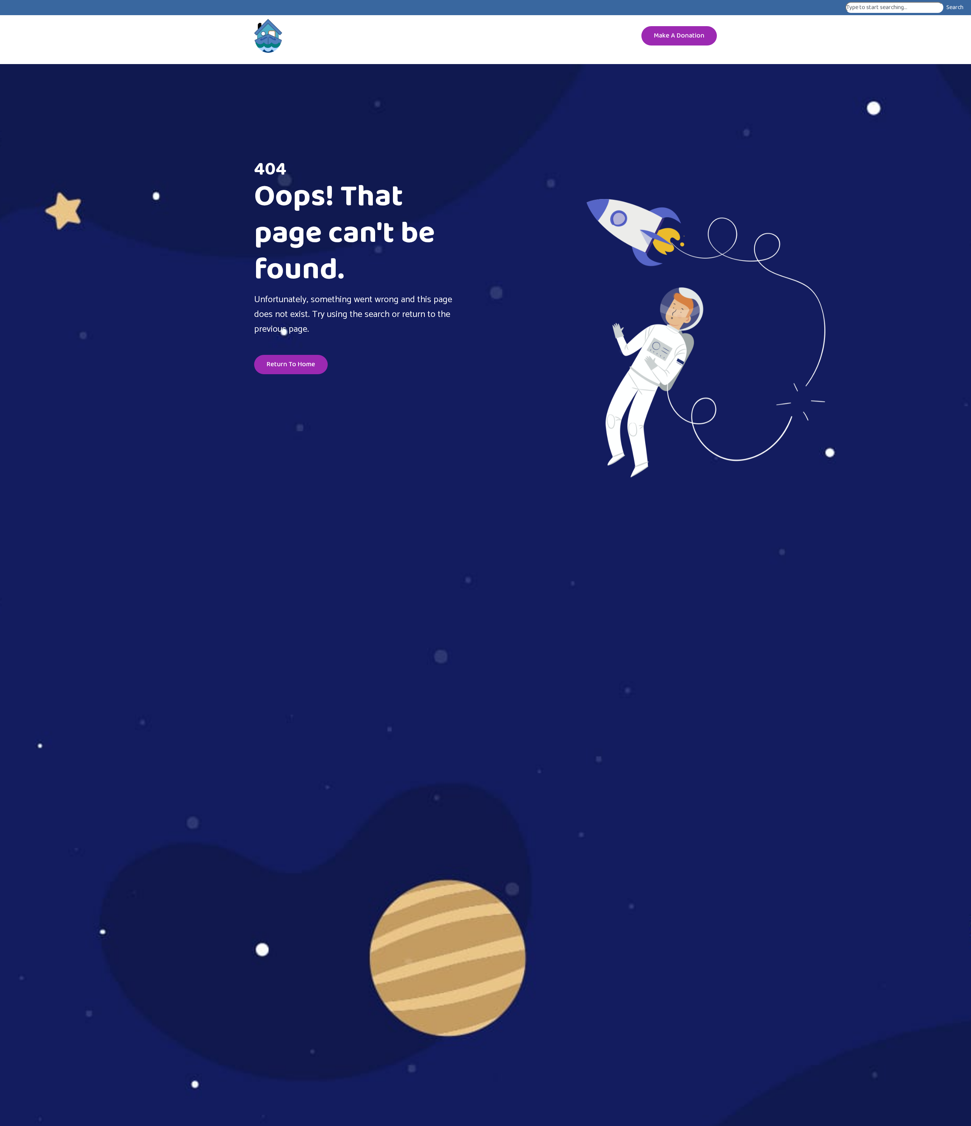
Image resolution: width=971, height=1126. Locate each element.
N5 (452, 35)
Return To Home (291, 364)
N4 (482, 35)
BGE (514, 35)
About (367, 35)
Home (333, 35)
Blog (547, 35)
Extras (584, 35)
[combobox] (894, 7)
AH (397, 35)
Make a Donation (679, 35)
